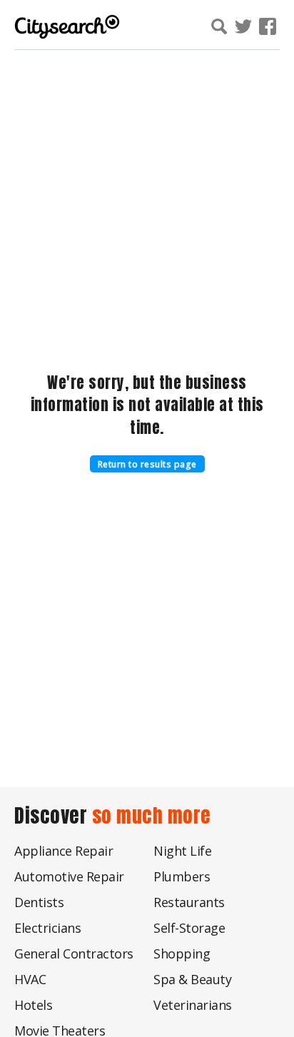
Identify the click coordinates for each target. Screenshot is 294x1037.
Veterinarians (192, 1004)
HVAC (30, 979)
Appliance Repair (63, 850)
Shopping (181, 953)
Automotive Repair (69, 876)
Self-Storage (189, 927)
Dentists (39, 902)
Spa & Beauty (192, 979)
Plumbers (181, 876)
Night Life (182, 850)
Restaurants (189, 902)
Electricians (47, 927)
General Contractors (73, 953)
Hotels (33, 1004)
